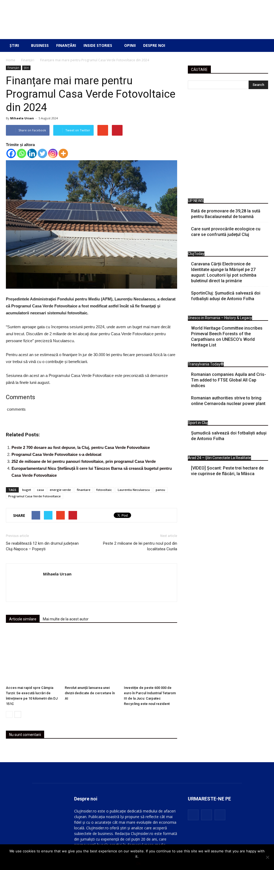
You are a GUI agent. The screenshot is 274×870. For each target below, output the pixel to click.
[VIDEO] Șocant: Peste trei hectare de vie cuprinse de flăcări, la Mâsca (227, 470)
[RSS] (206, 815)
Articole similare (22, 619)
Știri (14, 45)
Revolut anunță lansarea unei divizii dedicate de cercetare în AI (90, 693)
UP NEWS (196, 201)
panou (160, 490)
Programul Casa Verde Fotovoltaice (34, 496)
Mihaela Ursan (22, 118)
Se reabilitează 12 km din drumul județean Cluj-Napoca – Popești (42, 546)
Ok (138, 863)
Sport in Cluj (198, 423)
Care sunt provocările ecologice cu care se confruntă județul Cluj (225, 231)
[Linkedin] (32, 153)
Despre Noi (154, 45)
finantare (83, 490)
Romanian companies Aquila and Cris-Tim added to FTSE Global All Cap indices (228, 380)
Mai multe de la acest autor (66, 619)
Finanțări (66, 45)
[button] (260, 45)
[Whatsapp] (21, 153)
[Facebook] (11, 153)
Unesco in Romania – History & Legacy (220, 318)
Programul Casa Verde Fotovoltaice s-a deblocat (56, 454)
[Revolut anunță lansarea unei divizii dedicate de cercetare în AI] (91, 656)
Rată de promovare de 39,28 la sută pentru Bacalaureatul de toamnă (225, 213)
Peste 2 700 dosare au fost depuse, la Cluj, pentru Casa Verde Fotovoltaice (81, 447)
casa (40, 490)
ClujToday (196, 253)
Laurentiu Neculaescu (134, 490)
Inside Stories (97, 45)
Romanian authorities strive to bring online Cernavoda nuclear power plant (228, 400)
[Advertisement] (228, 145)
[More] (63, 153)
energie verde (60, 490)
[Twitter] (42, 153)
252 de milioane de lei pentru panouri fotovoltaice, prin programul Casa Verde (84, 461)
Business (40, 45)
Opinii (130, 45)
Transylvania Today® (206, 364)
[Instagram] (53, 153)
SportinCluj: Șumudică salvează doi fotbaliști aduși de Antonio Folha (225, 296)
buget (26, 490)
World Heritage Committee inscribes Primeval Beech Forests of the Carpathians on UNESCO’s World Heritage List (226, 337)
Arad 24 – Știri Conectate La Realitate (219, 458)
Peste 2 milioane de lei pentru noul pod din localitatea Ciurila (140, 546)
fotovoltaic (104, 490)
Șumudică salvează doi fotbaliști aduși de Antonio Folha (229, 435)
